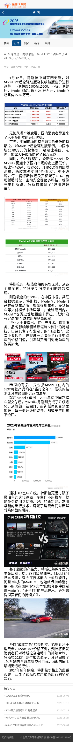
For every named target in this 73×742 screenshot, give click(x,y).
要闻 (6, 43)
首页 (21, 4)
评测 (47, 43)
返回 (4, 12)
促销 (27, 43)
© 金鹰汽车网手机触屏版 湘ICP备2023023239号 (45, 737)
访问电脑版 (8, 737)
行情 (16, 43)
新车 (37, 43)
